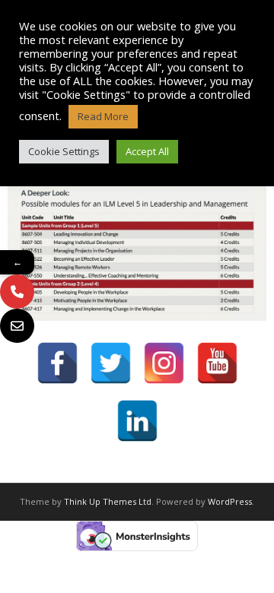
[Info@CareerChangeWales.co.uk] (17, 326)
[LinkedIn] (137, 421)
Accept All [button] (147, 151)
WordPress (230, 501)
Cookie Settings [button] (64, 151)
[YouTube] (217, 363)
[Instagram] (164, 363)
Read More (103, 116)
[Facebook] (57, 363)
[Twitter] (111, 363)
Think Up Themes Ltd (107, 501)
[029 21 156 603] (17, 291)
